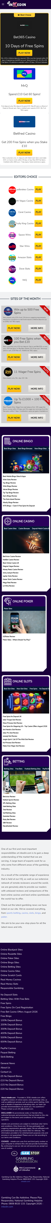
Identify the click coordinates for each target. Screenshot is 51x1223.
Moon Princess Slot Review (12, 723)
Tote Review (7, 810)
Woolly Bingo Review (10, 502)
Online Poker (23, 601)
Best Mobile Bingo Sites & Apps (14, 476)
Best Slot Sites (9, 689)
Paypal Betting (8, 1052)
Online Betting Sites (11, 966)
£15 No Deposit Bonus (12, 1084)
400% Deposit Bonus (11, 1033)
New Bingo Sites (41, 448)
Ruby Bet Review (9, 819)
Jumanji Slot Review (10, 736)
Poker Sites (8, 609)
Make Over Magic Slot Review (14, 746)
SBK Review (7, 823)
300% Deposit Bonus (11, 1028)
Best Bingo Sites (10, 448)
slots (31, 912)
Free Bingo (6, 1016)
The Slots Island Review (11, 499)
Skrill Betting (7, 1056)
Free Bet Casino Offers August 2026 (19, 1011)
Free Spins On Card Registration (17, 1007)
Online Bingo (23, 441)
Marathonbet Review (10, 826)
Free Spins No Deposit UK (12, 716)
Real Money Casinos (11, 979)
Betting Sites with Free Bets (15, 998)
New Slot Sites (22, 689)
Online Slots (22, 681)
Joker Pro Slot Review (11, 733)
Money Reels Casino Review (13, 569)
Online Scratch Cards (11, 975)
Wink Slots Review (10, 480)
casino (25, 912)
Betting (19, 761)
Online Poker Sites (10, 958)
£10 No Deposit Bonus (12, 1080)
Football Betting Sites (32, 769)
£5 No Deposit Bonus (11, 1076)
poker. (4, 916)
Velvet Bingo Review (10, 489)
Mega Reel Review (9, 582)
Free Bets (18, 769)
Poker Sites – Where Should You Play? (16, 640)
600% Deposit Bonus (11, 1041)
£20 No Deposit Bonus (12, 1088)
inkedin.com (25, 1181)
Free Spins (33, 689)
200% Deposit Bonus (11, 1024)
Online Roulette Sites (11, 953)
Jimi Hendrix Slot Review (12, 729)
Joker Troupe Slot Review (12, 720)
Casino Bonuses (24, 528)
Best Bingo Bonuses (25, 448)
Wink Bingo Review (10, 486)
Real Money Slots (9, 983)
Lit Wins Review (9, 586)
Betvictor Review (9, 797)
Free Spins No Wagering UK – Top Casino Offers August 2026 (25, 726)
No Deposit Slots (9, 994)
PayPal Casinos (8, 1048)
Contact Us (6, 1071)
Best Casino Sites (10, 528)
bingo (38, 912)
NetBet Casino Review (11, 560)
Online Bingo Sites (10, 962)
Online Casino (23, 521)
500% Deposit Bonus (11, 1037)
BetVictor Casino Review (12, 556)
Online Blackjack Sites (12, 949)
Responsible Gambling (12, 988)
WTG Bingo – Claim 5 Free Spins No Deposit (19, 506)
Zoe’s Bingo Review (10, 496)
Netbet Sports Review (11, 800)
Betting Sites (8, 769)
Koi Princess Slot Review (12, 743)
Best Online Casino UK (11, 563)
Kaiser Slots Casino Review (12, 579)
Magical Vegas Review (11, 566)
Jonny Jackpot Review (10, 573)
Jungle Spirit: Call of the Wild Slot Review (18, 739)
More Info (37, 328)
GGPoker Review (9, 636)
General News (8, 1063)
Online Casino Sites (10, 971)
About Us (5, 1067)
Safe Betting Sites (9, 806)
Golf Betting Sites (9, 813)
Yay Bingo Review (9, 483)
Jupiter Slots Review (10, 576)
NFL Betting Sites (9, 803)
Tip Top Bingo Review (11, 493)
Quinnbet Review (9, 816)
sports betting (13, 912)
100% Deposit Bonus (11, 1020)
